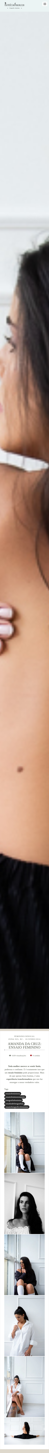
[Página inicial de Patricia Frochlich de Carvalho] (14, 5)
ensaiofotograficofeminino (16, 1107)
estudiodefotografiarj (14, 1103)
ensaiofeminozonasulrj (15, 1097)
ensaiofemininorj (12, 1093)
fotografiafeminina (13, 1100)
